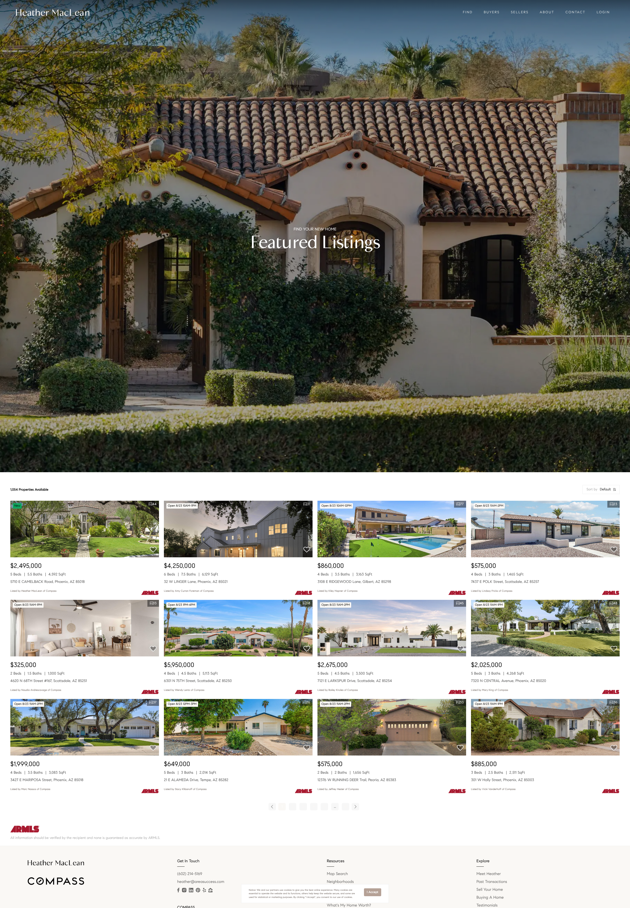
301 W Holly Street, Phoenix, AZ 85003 (502, 780)
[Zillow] (210, 890)
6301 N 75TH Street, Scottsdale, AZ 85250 (198, 681)
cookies (288, 890)
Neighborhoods (340, 881)
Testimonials (487, 905)
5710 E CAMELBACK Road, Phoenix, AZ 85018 (47, 582)
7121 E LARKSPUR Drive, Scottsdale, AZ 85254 (354, 681)
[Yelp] (204, 890)
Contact (576, 12)
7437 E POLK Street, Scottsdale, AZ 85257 (505, 582)
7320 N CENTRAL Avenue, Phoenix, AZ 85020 (508, 681)
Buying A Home (490, 897)
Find (468, 12)
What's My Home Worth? (349, 905)
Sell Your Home (489, 889)
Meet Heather (488, 874)
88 (345, 806)
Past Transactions (491, 881)
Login (603, 12)
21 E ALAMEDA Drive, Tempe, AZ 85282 (196, 780)
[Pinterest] (198, 890)
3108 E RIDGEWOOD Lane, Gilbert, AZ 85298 (354, 582)
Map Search (337, 874)
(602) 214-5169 (189, 874)
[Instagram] (184, 890)
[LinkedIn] (191, 890)
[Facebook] (178, 890)
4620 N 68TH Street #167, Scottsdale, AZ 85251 (48, 681)
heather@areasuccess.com (200, 881)
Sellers (520, 12)
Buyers (492, 12)
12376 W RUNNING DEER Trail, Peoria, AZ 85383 (356, 780)
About (547, 12)
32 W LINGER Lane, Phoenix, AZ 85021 (196, 582)
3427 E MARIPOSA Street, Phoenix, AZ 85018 (46, 780)
